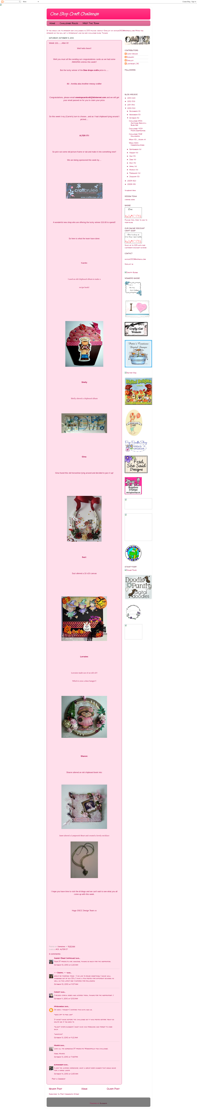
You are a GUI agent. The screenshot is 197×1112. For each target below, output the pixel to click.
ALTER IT (64, 949)
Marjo (57, 1045)
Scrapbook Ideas (130, 190)
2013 (129, 98)
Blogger (103, 1103)
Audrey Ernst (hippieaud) (64, 958)
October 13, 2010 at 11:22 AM (66, 1037)
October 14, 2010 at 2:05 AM (66, 1074)
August (132, 152)
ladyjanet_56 (133, 64)
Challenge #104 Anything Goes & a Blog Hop (137, 123)
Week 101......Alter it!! (137, 139)
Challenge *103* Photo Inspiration (137, 129)
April (132, 166)
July (131, 156)
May (131, 163)
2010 (129, 108)
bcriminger (59, 1064)
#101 (57, 949)
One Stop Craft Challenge (74, 14)
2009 (130, 181)
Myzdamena (59, 1006)
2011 (129, 105)
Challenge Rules (69, 23)
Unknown (62, 946)
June (131, 159)
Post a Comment (58, 1079)
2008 (130, 184)
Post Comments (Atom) (69, 1094)
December (133, 111)
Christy (57, 992)
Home (52, 23)
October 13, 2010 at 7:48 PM (66, 1057)
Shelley (130, 60)
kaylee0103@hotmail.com (124, 30)
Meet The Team (91, 23)
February (133, 173)
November (133, 114)
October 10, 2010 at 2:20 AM (66, 965)
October (133, 118)
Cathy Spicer (132, 54)
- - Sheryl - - (60, 972)
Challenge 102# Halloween (135, 135)
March (132, 169)
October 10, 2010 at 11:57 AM (66, 984)
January (133, 176)
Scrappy (130, 57)
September (134, 149)
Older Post (113, 1088)
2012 (129, 101)
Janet (61, 836)
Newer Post (55, 1088)
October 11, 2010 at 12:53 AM (66, 998)
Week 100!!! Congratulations (136, 144)
